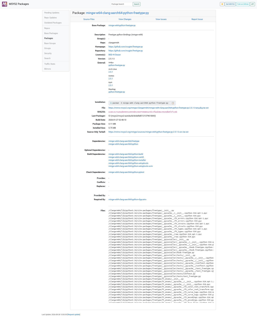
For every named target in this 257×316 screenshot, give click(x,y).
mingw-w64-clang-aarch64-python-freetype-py (117, 13)
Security (48, 53)
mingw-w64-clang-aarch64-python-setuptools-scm (131, 166)
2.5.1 (111, 72)
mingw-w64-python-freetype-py (122, 25)
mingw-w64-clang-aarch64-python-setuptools (128, 163)
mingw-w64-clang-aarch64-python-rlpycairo (127, 199)
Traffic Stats (49, 64)
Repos (47, 28)
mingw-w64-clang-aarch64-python (123, 144)
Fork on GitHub (243, 4)
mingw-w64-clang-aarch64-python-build (126, 154)
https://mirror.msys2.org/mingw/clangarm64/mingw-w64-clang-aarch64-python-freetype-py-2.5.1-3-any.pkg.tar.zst (159, 108)
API (252, 4)
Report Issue (197, 19)
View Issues (161, 19)
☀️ (222, 4)
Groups (47, 48)
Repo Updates (50, 17)
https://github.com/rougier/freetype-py (126, 46)
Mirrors (47, 69)
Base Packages (51, 33)
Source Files (89, 19)
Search (136, 4)
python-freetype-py (117, 65)
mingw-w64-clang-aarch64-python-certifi (126, 157)
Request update (74, 314)
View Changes (125, 19)
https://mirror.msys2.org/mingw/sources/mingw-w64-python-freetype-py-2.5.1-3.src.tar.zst (148, 132)
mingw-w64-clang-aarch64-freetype (124, 141)
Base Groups (50, 43)
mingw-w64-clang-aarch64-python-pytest (126, 172)
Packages (48, 38)
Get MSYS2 (230, 4)
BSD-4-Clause (115, 55)
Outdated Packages (53, 23)
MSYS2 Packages (18, 4)
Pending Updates (51, 13)
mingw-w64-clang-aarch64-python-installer (127, 160)
